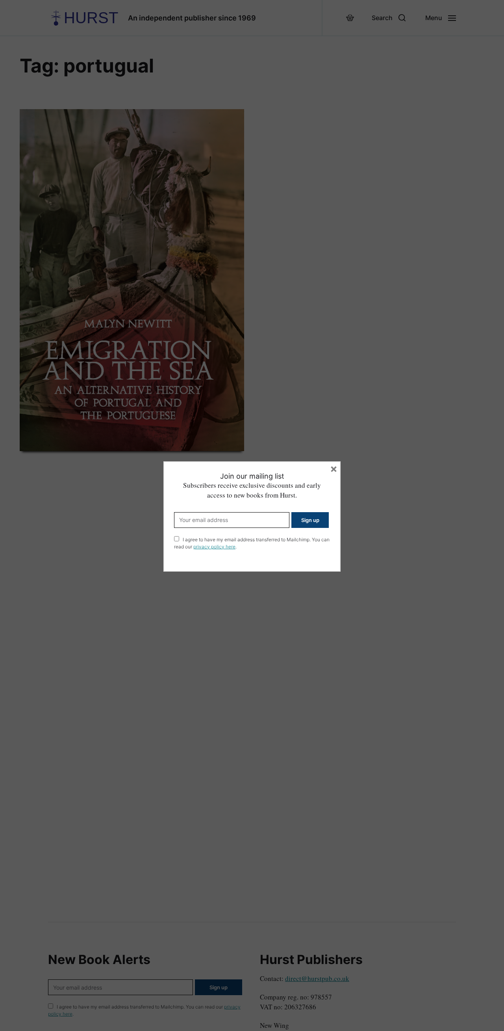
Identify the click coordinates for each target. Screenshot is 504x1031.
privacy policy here (214, 547)
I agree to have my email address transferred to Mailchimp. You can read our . (252, 543)
